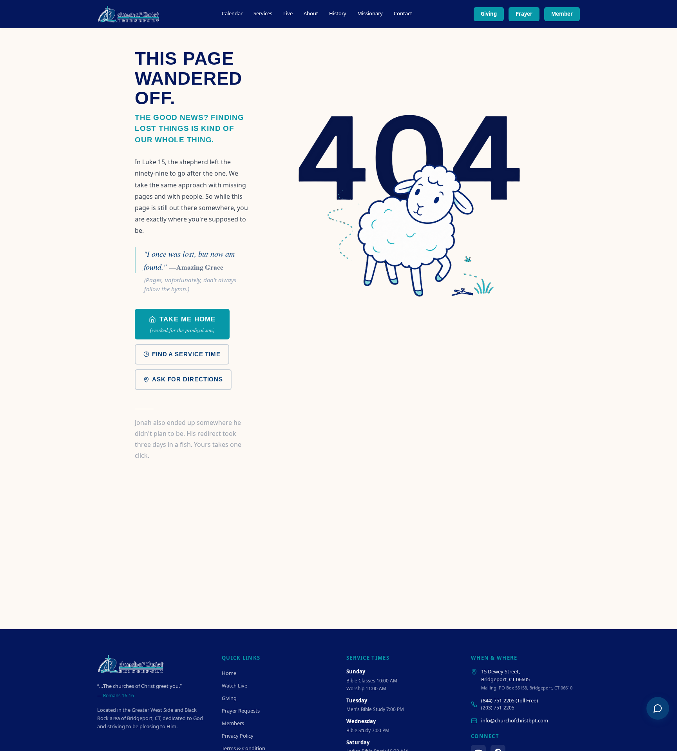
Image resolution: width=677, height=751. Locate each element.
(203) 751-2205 (497, 707)
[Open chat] (657, 708)
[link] (182, 324)
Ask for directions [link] (187, 379)
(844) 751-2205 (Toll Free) (509, 700)
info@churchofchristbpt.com (514, 720)
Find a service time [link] (186, 354)
